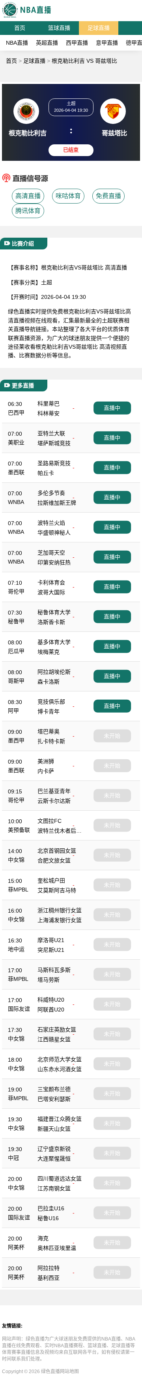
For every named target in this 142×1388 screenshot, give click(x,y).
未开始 (112, 736)
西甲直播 (77, 43)
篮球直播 (59, 28)
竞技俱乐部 (51, 702)
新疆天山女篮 (54, 1129)
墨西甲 (16, 740)
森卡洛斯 (48, 682)
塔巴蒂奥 (48, 731)
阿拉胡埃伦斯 (54, 672)
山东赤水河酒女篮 (59, 1069)
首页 (19, 28)
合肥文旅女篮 (54, 860)
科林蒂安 (48, 413)
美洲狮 (45, 761)
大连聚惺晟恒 (54, 1158)
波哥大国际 (51, 592)
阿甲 (13, 711)
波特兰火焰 (51, 523)
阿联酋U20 (50, 1009)
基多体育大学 (54, 642)
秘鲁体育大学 (54, 612)
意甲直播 (107, 43)
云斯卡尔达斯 (54, 801)
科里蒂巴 (48, 403)
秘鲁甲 (16, 621)
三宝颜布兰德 (54, 1089)
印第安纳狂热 (54, 562)
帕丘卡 (45, 473)
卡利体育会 (51, 582)
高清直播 (28, 196)
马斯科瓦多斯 (54, 970)
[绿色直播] (26, 17)
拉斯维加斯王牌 (56, 503)
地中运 (16, 949)
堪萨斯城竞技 (54, 443)
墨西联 (16, 472)
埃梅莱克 (48, 652)
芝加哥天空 (51, 552)
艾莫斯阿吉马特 (56, 890)
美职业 (16, 442)
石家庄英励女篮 (56, 1029)
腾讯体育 (28, 210)
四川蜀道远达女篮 (59, 1178)
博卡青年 (48, 711)
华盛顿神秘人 (54, 532)
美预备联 (19, 830)
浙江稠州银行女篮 (59, 910)
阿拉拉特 (48, 1268)
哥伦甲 (16, 591)
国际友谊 (19, 1009)
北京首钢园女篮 (56, 851)
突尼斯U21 (50, 950)
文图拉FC (49, 821)
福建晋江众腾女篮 (59, 1119)
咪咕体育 (68, 196)
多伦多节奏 (51, 493)
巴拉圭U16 (50, 1208)
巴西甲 (16, 412)
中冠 (13, 1158)
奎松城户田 (51, 880)
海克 (43, 1238)
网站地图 (69, 1371)
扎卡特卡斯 (51, 741)
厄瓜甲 (16, 651)
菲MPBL (18, 889)
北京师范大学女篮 (59, 1059)
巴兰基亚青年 (54, 791)
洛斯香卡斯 (51, 622)
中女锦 (16, 860)
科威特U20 (50, 1000)
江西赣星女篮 (54, 1039)
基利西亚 (48, 1278)
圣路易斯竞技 (54, 463)
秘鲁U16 (48, 1218)
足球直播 (99, 28)
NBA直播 (17, 43)
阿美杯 (16, 1247)
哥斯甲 (16, 681)
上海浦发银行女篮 (59, 920)
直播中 (112, 408)
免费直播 (108, 196)
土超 (46, 282)
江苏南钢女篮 (54, 1188)
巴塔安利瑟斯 (54, 1099)
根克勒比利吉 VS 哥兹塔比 (84, 61)
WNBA (16, 502)
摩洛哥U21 (50, 940)
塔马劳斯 (48, 980)
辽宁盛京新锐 (54, 1149)
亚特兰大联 (51, 433)
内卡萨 (45, 771)
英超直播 (47, 43)
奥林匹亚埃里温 (56, 1248)
